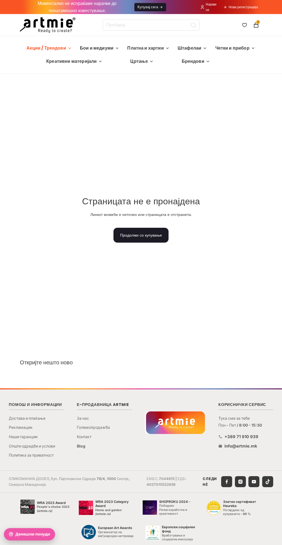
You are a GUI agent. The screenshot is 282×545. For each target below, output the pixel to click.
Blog (81, 446)
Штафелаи (189, 48)
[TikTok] (267, 481)
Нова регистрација (243, 7)
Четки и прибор (232, 48)
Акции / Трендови (46, 48)
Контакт (84, 436)
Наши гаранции (23, 436)
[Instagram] (240, 481)
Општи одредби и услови (32, 446)
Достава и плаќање (27, 418)
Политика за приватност (31, 455)
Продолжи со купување (141, 235)
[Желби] (244, 25)
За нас (83, 418)
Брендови (193, 61)
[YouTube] (253, 481)
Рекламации (20, 427)
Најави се (211, 7)
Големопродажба (93, 427)
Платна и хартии (145, 48)
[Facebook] (226, 481)
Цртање (139, 61)
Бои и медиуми (96, 48)
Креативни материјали (71, 61)
